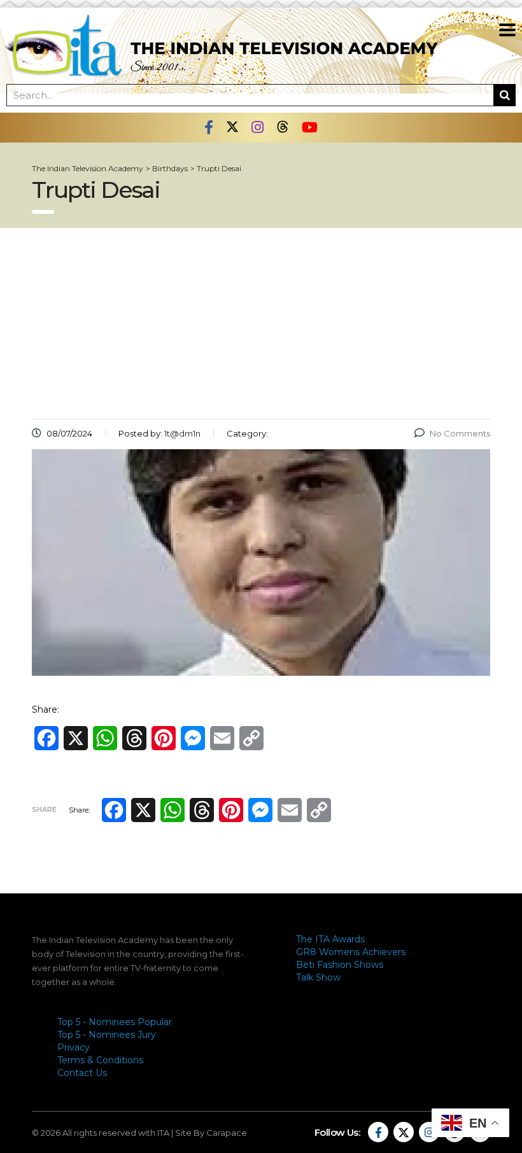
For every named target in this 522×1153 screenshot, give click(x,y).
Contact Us (82, 1073)
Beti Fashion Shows (339, 964)
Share (44, 809)
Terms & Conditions (100, 1060)
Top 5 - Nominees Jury (106, 1034)
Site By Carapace (211, 1133)
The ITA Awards (330, 939)
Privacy (73, 1047)
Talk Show (318, 977)
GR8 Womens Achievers (351, 952)
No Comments (460, 433)
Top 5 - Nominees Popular (114, 1022)
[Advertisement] (261, 323)
